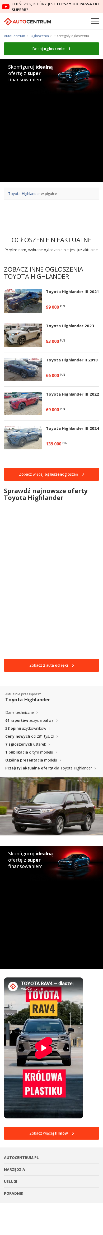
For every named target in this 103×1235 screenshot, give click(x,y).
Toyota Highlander (24, 193)
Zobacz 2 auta (48, 665)
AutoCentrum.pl (27, 21)
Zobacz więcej (48, 1133)
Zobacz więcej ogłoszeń (48, 474)
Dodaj (48, 48)
